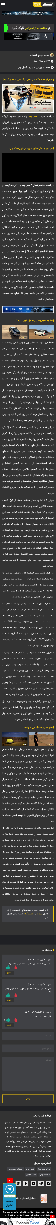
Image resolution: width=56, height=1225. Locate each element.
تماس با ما (30, 1169)
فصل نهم (22, 67)
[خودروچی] (29, 28)
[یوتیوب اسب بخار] (33, 1183)
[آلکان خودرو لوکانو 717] (28, 13)
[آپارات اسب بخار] (18, 1183)
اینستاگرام (28, 914)
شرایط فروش (45, 1174)
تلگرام (39, 914)
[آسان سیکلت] (28, 1221)
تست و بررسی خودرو (39, 67)
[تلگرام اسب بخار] (28, 309)
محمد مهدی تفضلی (40, 55)
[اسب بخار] (44, 4)
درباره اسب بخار (44, 1169)
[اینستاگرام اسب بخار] (48, 1183)
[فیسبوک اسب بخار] (25, 1183)
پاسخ (9, 972)
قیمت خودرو (31, 1174)
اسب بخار (32, 116)
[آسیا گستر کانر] (29, 36)
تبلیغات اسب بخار (15, 1169)
